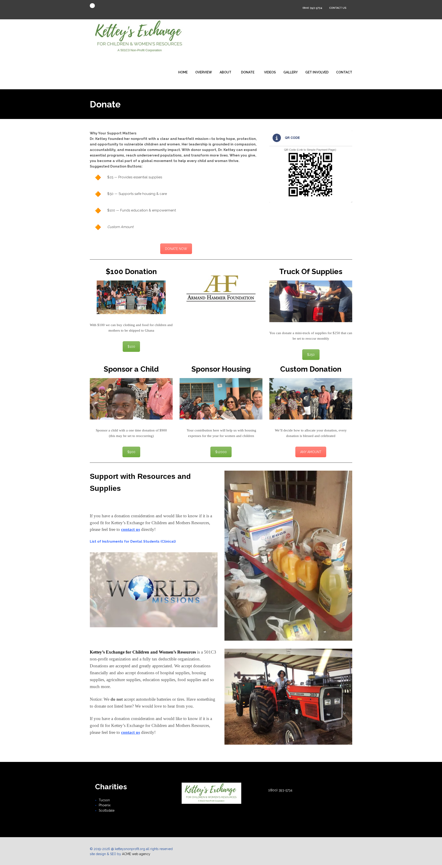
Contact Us (338, 7)
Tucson (104, 800)
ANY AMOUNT (310, 452)
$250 (311, 354)
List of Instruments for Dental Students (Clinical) (133, 541)
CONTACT (344, 72)
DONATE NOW (176, 249)
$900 (131, 452)
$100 (131, 346)
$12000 (221, 452)
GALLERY (290, 72)
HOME (183, 72)
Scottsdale (106, 810)
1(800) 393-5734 (280, 790)
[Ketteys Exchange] (140, 37)
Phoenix (104, 805)
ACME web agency (136, 854)
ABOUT (225, 72)
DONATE (247, 72)
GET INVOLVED (317, 72)
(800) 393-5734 (312, 7)
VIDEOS (270, 72)
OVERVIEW (203, 72)
